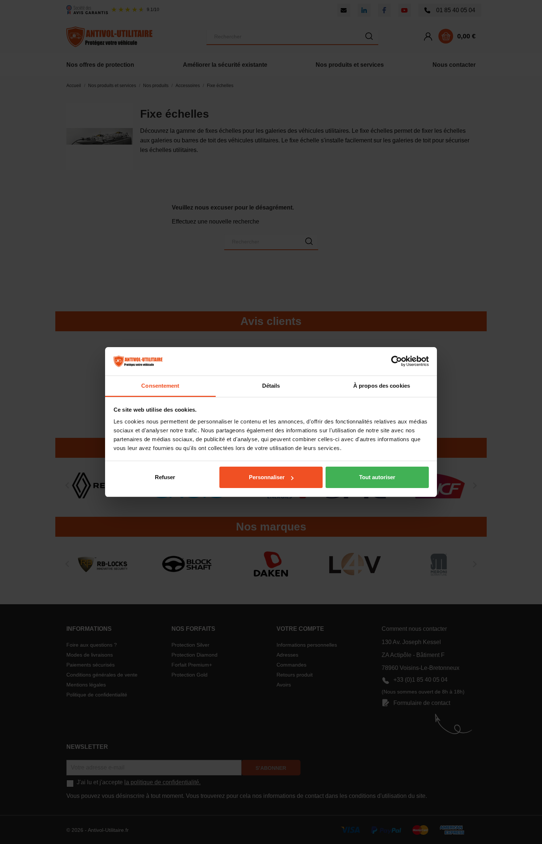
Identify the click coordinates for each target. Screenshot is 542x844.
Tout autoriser (377, 477)
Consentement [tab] (160, 386)
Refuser (165, 477)
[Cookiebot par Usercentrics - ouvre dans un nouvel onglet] (396, 361)
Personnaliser (267, 477)
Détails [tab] (271, 386)
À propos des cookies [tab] (381, 386)
